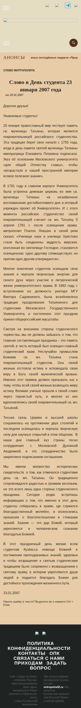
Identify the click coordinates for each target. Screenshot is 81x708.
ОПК (54, 653)
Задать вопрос (48, 665)
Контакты (31, 653)
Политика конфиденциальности (39, 646)
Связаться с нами (39, 658)
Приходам (28, 663)
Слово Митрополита (19, 70)
